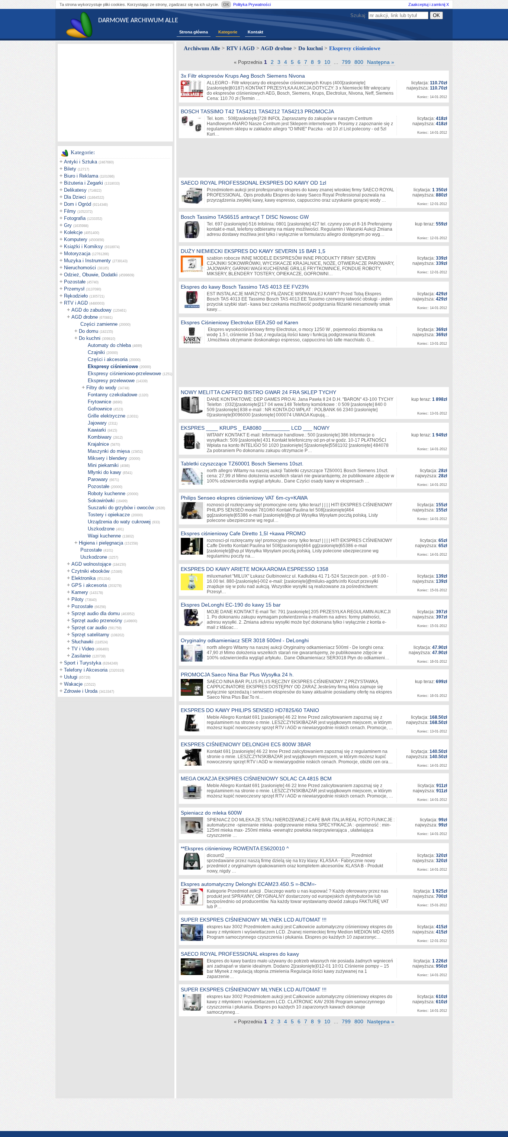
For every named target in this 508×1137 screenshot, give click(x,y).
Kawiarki (97, 430)
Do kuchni (89, 338)
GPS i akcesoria (89, 585)
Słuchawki (82, 641)
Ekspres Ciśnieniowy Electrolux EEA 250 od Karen (239, 322)
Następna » (380, 62)
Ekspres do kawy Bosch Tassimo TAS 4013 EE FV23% (245, 287)
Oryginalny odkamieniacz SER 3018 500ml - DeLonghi (245, 640)
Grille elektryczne (106, 416)
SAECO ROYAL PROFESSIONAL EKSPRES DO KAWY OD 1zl (253, 183)
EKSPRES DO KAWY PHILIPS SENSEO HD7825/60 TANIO (250, 710)
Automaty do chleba (109, 345)
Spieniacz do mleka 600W (211, 813)
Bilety (70, 169)
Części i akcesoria (108, 359)
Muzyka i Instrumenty (87, 260)
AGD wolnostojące (91, 564)
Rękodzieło (76, 296)
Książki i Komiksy (83, 246)
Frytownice (99, 402)
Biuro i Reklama (81, 176)
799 (346, 62)
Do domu (88, 331)
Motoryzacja (77, 253)
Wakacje (73, 684)
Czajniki (96, 352)
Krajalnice (98, 444)
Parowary (98, 479)
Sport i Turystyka (82, 663)
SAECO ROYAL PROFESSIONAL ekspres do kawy (240, 954)
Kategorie (227, 32)
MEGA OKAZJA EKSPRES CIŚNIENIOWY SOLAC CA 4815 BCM (256, 779)
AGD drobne (84, 317)
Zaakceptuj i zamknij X (428, 4)
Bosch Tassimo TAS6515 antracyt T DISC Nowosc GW (245, 217)
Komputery (75, 239)
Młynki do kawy (104, 472)
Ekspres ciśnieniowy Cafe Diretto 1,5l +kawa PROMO (243, 533)
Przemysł (74, 289)
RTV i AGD (76, 303)
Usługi (70, 677)
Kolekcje (73, 232)
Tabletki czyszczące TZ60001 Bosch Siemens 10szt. (242, 464)
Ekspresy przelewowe (111, 380)
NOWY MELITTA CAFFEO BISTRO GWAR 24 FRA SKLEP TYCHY (258, 392)
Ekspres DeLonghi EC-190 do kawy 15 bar (231, 605)
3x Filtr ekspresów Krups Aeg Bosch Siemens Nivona (243, 76)
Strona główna (193, 32)
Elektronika (83, 578)
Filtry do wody (101, 387)
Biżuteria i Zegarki (83, 183)
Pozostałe (75, 282)
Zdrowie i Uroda (80, 691)
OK (226, 4)
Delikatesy (75, 190)
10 (327, 62)
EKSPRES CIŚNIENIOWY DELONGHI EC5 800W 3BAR (246, 744)
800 (358, 62)
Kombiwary (100, 437)
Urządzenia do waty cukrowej (119, 521)
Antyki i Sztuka (80, 162)
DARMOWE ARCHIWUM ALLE (138, 20)
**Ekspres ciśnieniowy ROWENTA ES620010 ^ (235, 848)
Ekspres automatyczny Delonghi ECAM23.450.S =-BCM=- (248, 884)
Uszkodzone (101, 529)
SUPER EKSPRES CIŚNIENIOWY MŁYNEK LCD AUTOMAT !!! (254, 920)
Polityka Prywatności (252, 4)
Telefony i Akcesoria (85, 670)
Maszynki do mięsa (109, 451)
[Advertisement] (115, 92)
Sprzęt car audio (89, 627)
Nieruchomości (80, 267)
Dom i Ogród (77, 204)
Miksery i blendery (107, 458)
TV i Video (82, 649)
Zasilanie (81, 656)
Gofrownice (100, 409)
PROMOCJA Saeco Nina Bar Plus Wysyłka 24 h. (237, 675)
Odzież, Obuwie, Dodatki (91, 274)
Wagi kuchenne (104, 536)
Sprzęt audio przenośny (96, 620)
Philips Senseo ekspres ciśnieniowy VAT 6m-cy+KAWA (244, 498)
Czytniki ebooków (90, 571)
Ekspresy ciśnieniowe (113, 366)
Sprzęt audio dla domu (95, 613)
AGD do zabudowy (91, 310)
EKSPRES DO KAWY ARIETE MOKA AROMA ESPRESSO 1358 (254, 569)
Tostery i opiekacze (109, 514)
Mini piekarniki (103, 465)
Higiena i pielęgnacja (101, 543)
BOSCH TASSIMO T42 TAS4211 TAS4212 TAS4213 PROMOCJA (257, 111)
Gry (68, 225)
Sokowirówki (101, 500)
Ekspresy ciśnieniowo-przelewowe (124, 373)
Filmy (70, 211)
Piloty (77, 599)
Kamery (79, 592)
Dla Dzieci (75, 197)
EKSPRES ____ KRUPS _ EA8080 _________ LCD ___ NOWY (255, 428)
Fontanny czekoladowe (112, 394)
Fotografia (75, 218)
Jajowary (97, 423)
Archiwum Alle (202, 48)
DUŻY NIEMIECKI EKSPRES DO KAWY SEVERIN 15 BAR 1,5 (253, 251)
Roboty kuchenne (106, 493)
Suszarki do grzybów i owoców (121, 507)
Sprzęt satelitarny (90, 634)
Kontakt (255, 32)
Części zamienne (99, 324)
